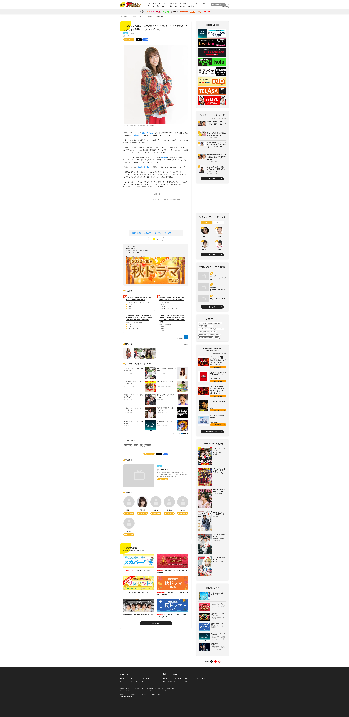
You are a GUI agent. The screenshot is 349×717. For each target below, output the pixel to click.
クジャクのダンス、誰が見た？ (206, 328)
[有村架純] (142, 505)
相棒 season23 (209, 325)
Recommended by (177, 433)
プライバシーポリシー (160, 688)
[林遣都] (156, 505)
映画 (171, 3)
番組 (158, 6)
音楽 (176, 3)
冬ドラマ (217, 337)
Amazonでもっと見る (212, 432)
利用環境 (149, 690)
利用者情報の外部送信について (182, 690)
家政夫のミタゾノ (203, 334)
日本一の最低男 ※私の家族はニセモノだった (210, 323)
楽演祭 (159, 694)
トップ (147, 6)
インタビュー (132, 33)
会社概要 (122, 688)
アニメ (133, 678)
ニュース (147, 3)
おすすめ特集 (130, 547)
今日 (206, 222)
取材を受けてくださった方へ (139, 690)
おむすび (206, 331)
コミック (202, 3)
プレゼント (191, 6)
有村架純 (136, 135)
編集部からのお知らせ (171, 688)
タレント (164, 6)
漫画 (171, 6)
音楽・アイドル (200, 678)
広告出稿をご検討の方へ (125, 690)
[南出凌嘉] (129, 527)
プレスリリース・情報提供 (147, 688)
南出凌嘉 (147, 167)
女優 (141, 445)
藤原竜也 (212, 334)
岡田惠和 (164, 157)
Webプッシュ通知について (168, 690)
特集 (152, 6)
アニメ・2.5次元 (184, 3)
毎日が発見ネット (123, 694)
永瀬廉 (200, 331)
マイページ (128, 688)
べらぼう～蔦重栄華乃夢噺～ (206, 337)
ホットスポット (220, 328)
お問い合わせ (136, 688)
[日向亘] (182, 505)
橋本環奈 (218, 334)
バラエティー (163, 3)
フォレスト (213, 331)
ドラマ (154, 3)
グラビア (194, 3)
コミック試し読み (180, 6)
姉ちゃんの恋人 (147, 133)
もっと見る (156, 623)
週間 (218, 222)
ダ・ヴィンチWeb (143, 694)
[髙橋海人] (169, 505)
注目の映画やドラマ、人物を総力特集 (134, 550)
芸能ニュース (127, 16)
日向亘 (140, 167)
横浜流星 (201, 325)
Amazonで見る (218, 367)
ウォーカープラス (133, 694)
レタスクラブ (153, 694)
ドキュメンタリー (136, 681)
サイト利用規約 (157, 690)
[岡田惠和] (129, 505)
